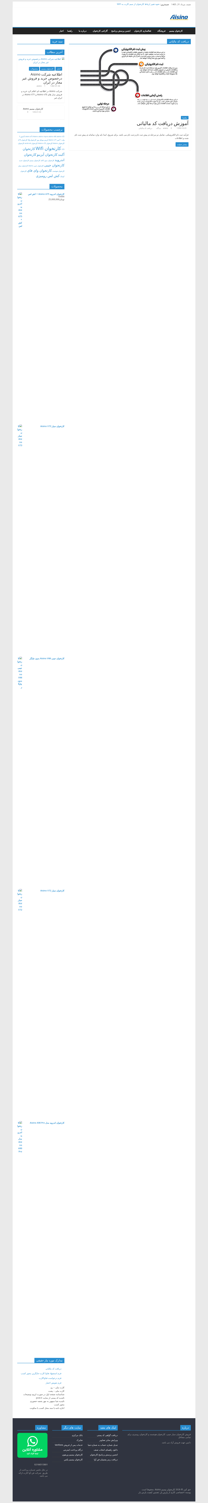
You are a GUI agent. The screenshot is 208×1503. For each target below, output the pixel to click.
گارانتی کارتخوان (100, 30)
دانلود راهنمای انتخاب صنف (106, 1449)
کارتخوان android (31, 143)
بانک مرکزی (77, 1435)
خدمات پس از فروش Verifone (69, 1444)
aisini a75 (29, 136)
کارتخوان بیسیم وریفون (72, 1454)
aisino (166, 128)
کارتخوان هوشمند (58, 171)
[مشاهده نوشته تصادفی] (20, 31)
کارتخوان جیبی (54, 165)
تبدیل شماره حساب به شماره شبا (103, 1444)
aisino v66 (52, 136)
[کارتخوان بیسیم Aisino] (188, 31)
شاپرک (79, 1440)
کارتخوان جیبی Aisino (36, 166)
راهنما (69, 30)
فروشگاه (161, 30)
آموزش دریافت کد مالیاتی (163, 123)
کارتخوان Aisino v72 (45, 143)
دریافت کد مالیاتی (145, 128)
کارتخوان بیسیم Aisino (33, 108)
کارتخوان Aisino (58, 143)
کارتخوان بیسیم (176, 30)
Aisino (35, 136)
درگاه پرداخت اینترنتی (73, 1449)
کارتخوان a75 (22, 140)
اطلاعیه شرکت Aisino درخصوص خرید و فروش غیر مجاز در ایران (42, 78)
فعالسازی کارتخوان (142, 30)
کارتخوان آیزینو (47, 154)
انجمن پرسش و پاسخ (120, 30)
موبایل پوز (40, 140)
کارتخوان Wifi (48, 148)
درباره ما (82, 30)
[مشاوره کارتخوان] (32, 1434)
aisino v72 (60, 136)
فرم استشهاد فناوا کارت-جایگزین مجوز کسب (41, 1373)
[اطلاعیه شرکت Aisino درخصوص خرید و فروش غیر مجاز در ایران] (40, 58)
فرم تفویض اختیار (53, 1382)
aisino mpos (43, 136)
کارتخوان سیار (23, 166)
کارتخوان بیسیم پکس (73, 1459)
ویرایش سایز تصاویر (108, 1440)
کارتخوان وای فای (39, 170)
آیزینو (46, 140)
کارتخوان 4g (32, 140)
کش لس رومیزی (48, 176)
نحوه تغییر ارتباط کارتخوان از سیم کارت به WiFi (138, 4)
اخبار (61, 30)
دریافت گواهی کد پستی (107, 1435)
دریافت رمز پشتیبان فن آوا (106, 1459)
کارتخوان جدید (24, 160)
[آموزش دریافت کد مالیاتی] (129, 48)
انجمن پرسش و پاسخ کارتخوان (104, 1454)
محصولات (34, 68)
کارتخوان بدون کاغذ (47, 160)
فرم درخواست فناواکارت (50, 1378)
